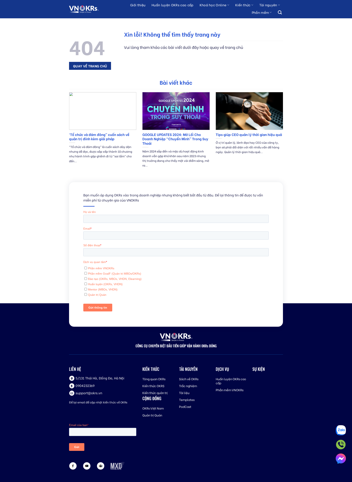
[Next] (284, 135)
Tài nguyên (268, 4)
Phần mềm (260, 12)
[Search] (280, 12)
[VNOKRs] (87, 9)
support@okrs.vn (89, 392)
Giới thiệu (137, 4)
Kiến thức (243, 4)
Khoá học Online (213, 4)
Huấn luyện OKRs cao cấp (172, 4)
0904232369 (85, 385)
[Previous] (68, 135)
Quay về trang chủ (90, 66)
